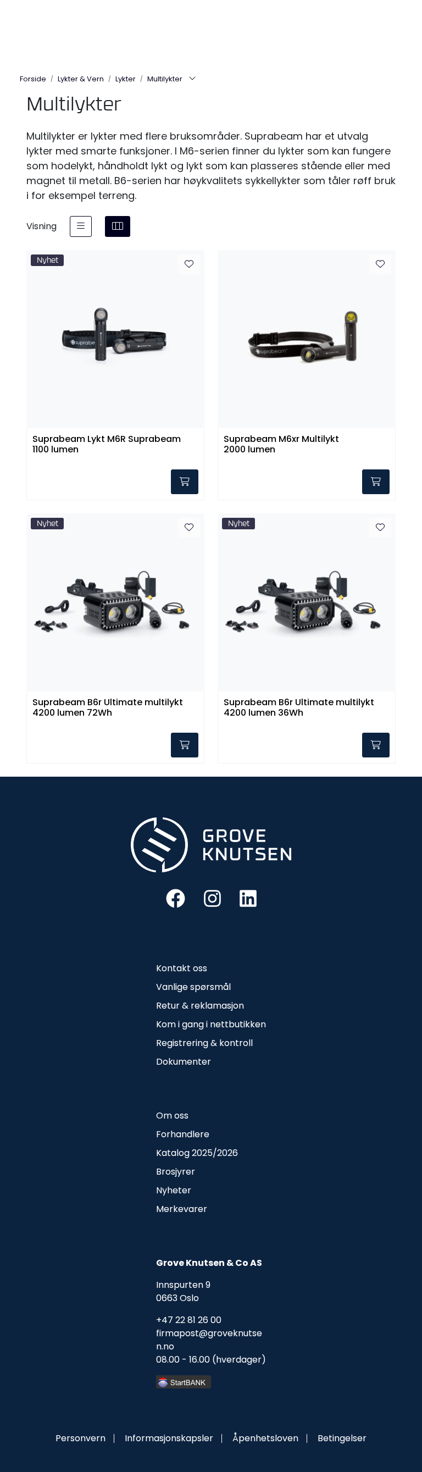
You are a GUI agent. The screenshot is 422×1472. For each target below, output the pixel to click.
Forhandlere (182, 1134)
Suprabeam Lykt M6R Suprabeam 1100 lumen (106, 445)
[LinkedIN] (248, 898)
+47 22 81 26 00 (188, 1320)
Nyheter (173, 1190)
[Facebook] (175, 898)
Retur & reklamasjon (200, 1005)
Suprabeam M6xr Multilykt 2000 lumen (281, 445)
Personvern (80, 1438)
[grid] (117, 226)
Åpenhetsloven (265, 1438)
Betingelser (342, 1438)
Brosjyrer (175, 1171)
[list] (81, 226)
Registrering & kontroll (204, 1043)
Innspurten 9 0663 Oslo (183, 1291)
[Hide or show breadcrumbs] (192, 79)
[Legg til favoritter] (189, 264)
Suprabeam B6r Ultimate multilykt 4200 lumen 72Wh (107, 708)
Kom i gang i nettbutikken (211, 1024)
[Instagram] (212, 898)
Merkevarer (181, 1209)
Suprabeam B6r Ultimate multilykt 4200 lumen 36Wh (299, 708)
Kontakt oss (181, 968)
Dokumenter (183, 1061)
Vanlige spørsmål (193, 987)
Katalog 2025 (184, 1153)
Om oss (172, 1115)
